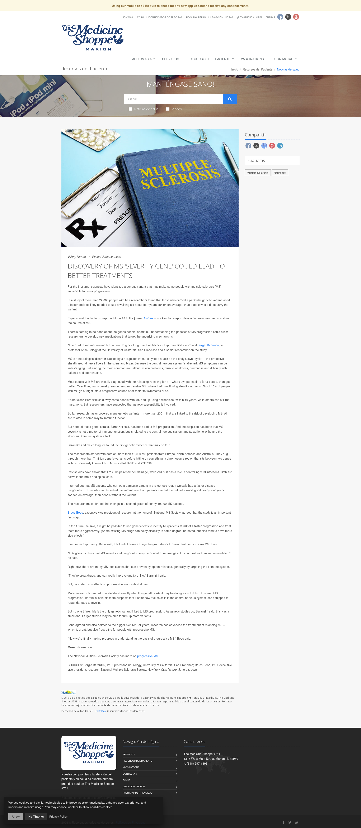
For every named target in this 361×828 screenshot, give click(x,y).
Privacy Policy (58, 816)
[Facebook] (284, 822)
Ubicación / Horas (221, 17)
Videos (177, 109)
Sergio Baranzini (208, 345)
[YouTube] (296, 822)
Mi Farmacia (141, 59)
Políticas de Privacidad (138, 792)
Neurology (280, 173)
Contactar (283, 59)
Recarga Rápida (196, 17)
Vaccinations (252, 59)
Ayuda (140, 17)
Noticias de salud (146, 109)
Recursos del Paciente (209, 59)
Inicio (234, 69)
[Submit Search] (230, 99)
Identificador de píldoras (165, 17)
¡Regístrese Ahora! (249, 17)
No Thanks (36, 816)
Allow (16, 816)
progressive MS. (148, 656)
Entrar (270, 17)
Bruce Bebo (75, 512)
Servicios (170, 59)
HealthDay (100, 711)
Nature (148, 318)
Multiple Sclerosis (257, 173)
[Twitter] (289, 822)
